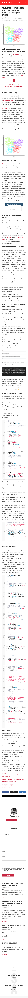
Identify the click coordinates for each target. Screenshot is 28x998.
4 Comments (20, 20)
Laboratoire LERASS (8, 100)
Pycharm (9, 237)
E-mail (4, 856)
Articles (6, 18)
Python (21, 18)
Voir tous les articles (11, 820)
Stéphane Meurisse (8, 17)
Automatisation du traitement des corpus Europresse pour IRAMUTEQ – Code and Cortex (12, 903)
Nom (3, 851)
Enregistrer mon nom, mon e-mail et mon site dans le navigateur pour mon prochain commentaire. (13, 869)
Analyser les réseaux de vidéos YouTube (14, 986)
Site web (4, 861)
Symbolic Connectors (14, 975)
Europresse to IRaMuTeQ (14, 18)
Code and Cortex (7, 3)
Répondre (4, 897)
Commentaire (5, 834)
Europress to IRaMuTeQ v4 (9, 943)
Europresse (5, 164)
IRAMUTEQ (16, 55)
